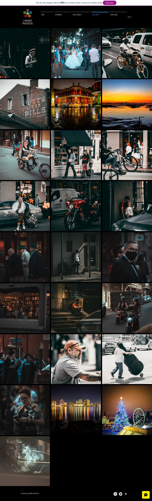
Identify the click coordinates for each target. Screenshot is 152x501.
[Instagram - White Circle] (115, 494)
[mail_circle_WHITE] (120, 494)
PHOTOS (27, 23)
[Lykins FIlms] (126, 494)
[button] (81, 13)
